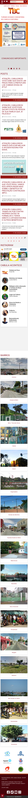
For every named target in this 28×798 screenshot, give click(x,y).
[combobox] (17, 2)
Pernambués (14, 629)
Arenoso (14, 377)
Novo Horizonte (14, 606)
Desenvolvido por (10, 796)
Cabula (14, 446)
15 (8, 238)
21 (25, 238)
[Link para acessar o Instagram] (2, 3)
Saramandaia (14, 721)
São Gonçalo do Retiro (14, 698)
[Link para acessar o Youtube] (7, 1)
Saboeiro (14, 675)
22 (8, 241)
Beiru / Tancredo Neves (14, 423)
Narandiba (14, 583)
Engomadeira (14, 491)
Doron (14, 469)
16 (11, 238)
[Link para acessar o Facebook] (2, 1)
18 (16, 238)
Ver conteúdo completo (20, 100)
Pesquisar (25, 2)
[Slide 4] (19, 68)
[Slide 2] (14, 68)
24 (13, 241)
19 (19, 238)
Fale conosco (23, 6)
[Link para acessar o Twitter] (4, 1)
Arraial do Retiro (14, 400)
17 (13, 238)
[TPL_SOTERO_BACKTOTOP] (25, 795)
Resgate (14, 652)
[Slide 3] (16, 68)
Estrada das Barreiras (14, 514)
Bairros (13, 6)
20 (21, 238)
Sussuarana (14, 744)
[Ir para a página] (3, 238)
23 (11, 241)
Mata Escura (14, 560)
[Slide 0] (8, 68)
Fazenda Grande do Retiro (14, 537)
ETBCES (17, 6)
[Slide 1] (11, 68)
